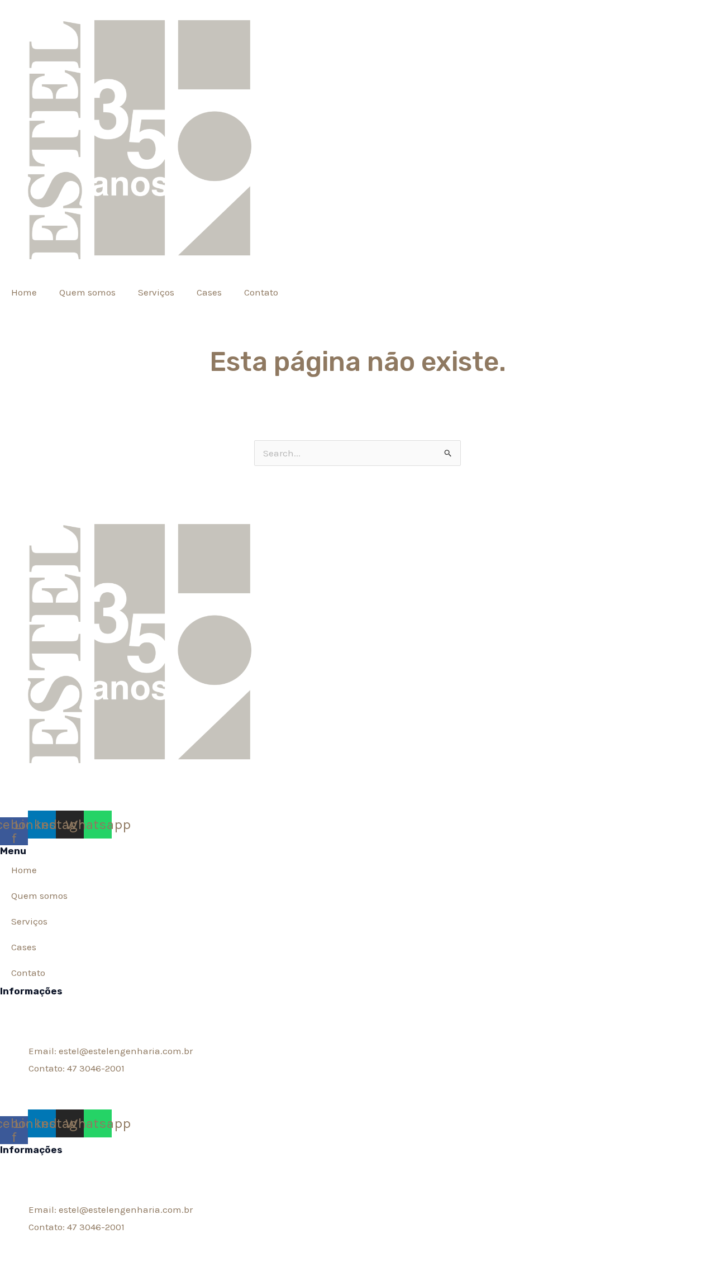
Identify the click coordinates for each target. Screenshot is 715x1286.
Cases (209, 292)
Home (24, 292)
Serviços (156, 292)
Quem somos (87, 292)
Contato (261, 292)
